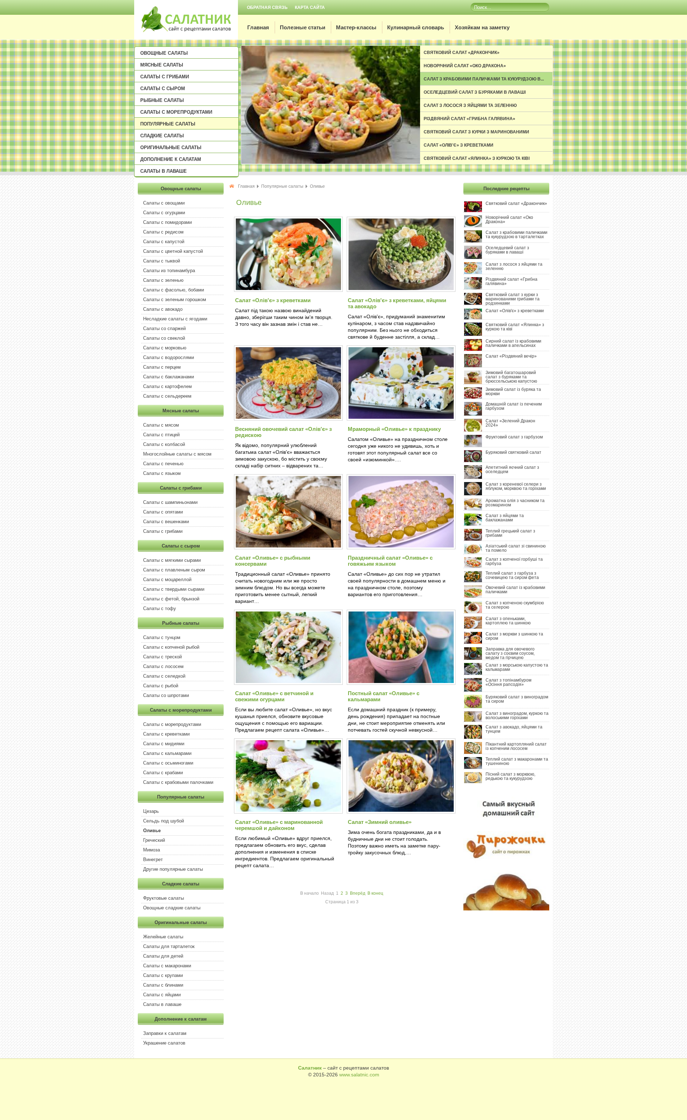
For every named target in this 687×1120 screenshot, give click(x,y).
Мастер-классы (356, 27)
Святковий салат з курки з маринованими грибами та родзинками (513, 299)
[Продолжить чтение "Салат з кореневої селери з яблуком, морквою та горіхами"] (475, 493)
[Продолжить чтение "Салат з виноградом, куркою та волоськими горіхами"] (475, 720)
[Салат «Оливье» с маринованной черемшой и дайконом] (288, 812)
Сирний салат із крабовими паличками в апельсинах (513, 343)
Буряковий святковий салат (513, 452)
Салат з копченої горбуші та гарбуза (514, 561)
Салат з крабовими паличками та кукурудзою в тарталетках (516, 234)
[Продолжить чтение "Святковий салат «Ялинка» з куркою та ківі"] (475, 334)
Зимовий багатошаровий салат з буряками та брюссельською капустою (511, 377)
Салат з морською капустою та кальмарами (517, 667)
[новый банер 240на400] (506, 909)
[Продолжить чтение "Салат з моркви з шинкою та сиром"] (475, 642)
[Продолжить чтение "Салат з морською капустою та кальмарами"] (475, 673)
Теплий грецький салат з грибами (510, 533)
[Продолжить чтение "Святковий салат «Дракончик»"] (475, 210)
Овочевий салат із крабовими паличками (515, 589)
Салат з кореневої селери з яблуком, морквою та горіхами (516, 486)
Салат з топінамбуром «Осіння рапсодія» (508, 682)
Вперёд (357, 893)
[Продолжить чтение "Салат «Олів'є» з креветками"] (475, 317)
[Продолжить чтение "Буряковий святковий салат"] (475, 460)
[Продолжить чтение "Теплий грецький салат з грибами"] (475, 539)
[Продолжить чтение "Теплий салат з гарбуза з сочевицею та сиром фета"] (475, 580)
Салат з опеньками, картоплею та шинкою (508, 620)
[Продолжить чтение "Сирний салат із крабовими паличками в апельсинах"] (475, 349)
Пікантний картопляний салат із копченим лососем (516, 746)
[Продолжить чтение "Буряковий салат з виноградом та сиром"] (475, 706)
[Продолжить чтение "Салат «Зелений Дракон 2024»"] (475, 430)
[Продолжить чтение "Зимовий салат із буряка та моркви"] (475, 397)
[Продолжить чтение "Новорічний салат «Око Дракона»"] (475, 225)
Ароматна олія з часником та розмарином (515, 502)
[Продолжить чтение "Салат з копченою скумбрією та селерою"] (475, 611)
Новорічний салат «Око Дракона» (465, 65)
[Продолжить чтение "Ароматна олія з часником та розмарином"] (475, 508)
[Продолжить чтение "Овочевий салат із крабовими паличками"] (475, 596)
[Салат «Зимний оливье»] (400, 812)
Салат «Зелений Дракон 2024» (510, 423)
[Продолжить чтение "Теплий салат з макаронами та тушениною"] (475, 767)
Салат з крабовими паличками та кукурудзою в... (484, 79)
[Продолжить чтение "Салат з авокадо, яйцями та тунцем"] (475, 737)
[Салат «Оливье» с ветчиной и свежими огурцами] (288, 683)
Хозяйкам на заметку (482, 27)
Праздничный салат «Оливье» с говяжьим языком (390, 561)
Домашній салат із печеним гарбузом (514, 406)
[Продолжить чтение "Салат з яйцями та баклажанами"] (475, 524)
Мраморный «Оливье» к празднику (394, 429)
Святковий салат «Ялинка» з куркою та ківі (477, 158)
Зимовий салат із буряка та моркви (513, 391)
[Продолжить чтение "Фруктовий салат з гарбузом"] (475, 445)
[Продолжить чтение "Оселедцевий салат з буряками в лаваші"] (475, 257)
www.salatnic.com (359, 1074)
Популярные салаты (282, 186)
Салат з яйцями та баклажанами (505, 517)
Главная (258, 27)
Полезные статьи (302, 27)
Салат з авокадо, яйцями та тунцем (514, 729)
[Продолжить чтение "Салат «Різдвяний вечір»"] (475, 365)
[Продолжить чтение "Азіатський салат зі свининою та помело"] (475, 552)
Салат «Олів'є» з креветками (458, 145)
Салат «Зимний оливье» (379, 822)
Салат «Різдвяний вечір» (511, 356)
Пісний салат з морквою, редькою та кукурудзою (510, 776)
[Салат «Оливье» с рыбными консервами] (288, 547)
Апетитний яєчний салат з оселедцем (512, 469)
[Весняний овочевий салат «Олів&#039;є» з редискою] (288, 419)
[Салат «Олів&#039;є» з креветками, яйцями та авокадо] (400, 290)
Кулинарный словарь (415, 27)
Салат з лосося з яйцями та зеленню (470, 105)
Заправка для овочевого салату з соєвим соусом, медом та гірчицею (510, 653)
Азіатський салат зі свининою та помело (516, 548)
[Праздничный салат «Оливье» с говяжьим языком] (400, 547)
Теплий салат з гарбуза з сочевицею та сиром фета (512, 575)
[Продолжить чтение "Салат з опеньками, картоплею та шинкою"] (475, 627)
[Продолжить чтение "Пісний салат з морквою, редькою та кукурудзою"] (475, 781)
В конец (375, 893)
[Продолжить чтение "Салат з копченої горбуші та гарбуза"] (475, 566)
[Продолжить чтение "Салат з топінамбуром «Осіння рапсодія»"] (475, 690)
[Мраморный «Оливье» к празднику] (400, 419)
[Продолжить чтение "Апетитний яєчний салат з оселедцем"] (475, 477)
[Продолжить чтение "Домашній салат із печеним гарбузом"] (475, 414)
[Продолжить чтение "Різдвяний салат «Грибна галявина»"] (475, 287)
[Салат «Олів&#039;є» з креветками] (288, 290)
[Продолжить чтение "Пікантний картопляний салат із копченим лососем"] (475, 752)
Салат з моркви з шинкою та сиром (514, 636)
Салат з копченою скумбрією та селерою (515, 605)
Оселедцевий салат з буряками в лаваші (475, 92)
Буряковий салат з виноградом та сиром (517, 699)
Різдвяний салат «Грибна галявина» (469, 118)
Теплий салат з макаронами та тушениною (517, 761)
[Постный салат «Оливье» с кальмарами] (400, 683)
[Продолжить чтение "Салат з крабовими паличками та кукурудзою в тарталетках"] (475, 241)
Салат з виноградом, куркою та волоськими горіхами (517, 715)
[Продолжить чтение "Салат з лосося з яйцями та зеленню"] (475, 272)
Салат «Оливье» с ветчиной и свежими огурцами (274, 696)
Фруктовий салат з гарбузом (514, 436)
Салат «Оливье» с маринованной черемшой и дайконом (279, 825)
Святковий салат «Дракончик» (462, 52)
